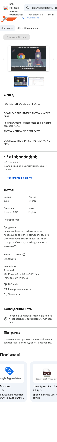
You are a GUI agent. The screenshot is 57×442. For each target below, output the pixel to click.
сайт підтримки (29, 342)
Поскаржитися (11, 219)
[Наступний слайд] (54, 59)
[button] (28, 59)
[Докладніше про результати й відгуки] (23, 254)
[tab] (15, 14)
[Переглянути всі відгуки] (19, 178)
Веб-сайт (13, 284)
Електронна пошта (18, 289)
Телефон (13, 294)
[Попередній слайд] (3, 59)
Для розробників (8, 28)
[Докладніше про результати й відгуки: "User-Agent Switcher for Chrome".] (41, 390)
